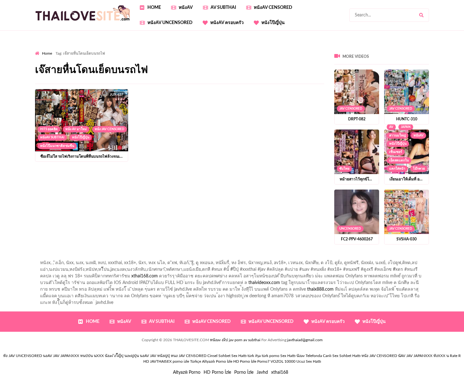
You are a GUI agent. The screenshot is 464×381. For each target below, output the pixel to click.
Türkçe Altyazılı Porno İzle (211, 361)
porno (41, 49)
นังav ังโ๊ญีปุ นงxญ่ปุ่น (122, 356)
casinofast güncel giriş (159, 49)
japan (406, 127)
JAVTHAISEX (161, 361)
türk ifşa (254, 356)
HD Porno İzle (217, 372)
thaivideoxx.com (264, 283)
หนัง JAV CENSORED (109, 129)
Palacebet (168, 55)
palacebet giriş (89, 62)
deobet (144, 62)
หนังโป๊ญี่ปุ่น (273, 23)
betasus (55, 82)
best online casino (309, 75)
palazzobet (166, 62)
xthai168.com (144, 276)
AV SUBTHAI (223, 7)
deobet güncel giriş (437, 55)
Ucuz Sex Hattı (308, 361)
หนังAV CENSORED (273, 7)
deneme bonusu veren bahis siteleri (203, 75)
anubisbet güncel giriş (390, 49)
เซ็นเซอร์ (395, 152)
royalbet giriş (120, 62)
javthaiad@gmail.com (305, 340)
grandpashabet (430, 49)
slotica (349, 62)
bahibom (215, 55)
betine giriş (240, 55)
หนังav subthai (52, 137)
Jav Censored (350, 108)
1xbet (434, 75)
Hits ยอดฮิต (49, 129)
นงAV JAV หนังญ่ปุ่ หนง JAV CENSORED (173, 356)
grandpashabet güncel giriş (60, 55)
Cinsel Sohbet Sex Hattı (227, 356)
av (391, 127)
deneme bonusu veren (203, 62)
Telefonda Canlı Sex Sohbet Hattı (333, 356)
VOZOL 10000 (283, 361)
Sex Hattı (287, 356)
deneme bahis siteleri (291, 69)
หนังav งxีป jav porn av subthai (235, 340)
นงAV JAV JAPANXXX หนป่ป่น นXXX (73, 356)
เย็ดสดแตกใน (399, 160)
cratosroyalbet (142, 82)
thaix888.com (320, 289)
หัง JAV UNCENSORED (22, 356)
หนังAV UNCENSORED (170, 23)
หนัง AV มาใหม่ (76, 129)
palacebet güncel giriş (246, 49)
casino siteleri (329, 69)
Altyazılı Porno (186, 372)
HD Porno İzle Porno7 (251, 361)
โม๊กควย (419, 168)
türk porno (270, 356)
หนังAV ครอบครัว (227, 23)
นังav (300, 356)
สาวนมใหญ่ (397, 135)
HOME (154, 7)
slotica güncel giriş (203, 49)
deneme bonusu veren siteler (163, 69)
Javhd (262, 372)
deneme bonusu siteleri (370, 69)
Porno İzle (243, 372)
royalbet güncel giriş (113, 49)
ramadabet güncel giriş (342, 49)
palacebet (357, 55)
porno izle (57, 49)
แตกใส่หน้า (397, 168)
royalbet (238, 62)
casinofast (192, 55)
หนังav (186, 7)
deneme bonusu (50, 75)
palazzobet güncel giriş (293, 49)
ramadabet (119, 69)
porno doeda (80, 49)
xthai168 (279, 372)
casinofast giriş (200, 82)
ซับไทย (344, 168)
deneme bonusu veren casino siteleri (231, 69)
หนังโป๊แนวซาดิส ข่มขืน (57, 146)
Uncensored (350, 228)
